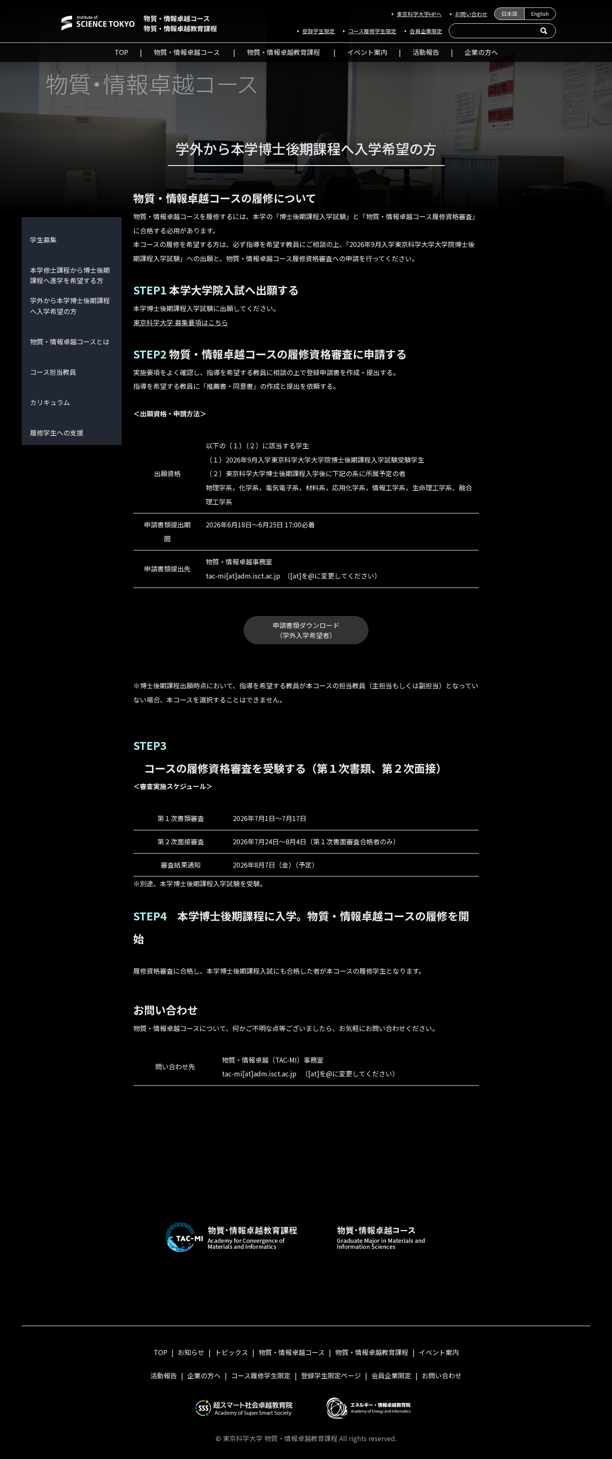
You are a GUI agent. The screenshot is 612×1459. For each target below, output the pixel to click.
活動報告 (426, 52)
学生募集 (43, 240)
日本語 (509, 13)
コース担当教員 (53, 372)
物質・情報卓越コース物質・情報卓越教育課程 (180, 23)
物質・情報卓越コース (187, 52)
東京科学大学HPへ (419, 14)
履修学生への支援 (56, 433)
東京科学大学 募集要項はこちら (180, 322)
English (540, 13)
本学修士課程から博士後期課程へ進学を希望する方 (70, 275)
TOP (121, 52)
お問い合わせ (471, 14)
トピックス (231, 1352)
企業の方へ (481, 52)
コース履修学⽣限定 (372, 31)
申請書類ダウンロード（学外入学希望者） (306, 630)
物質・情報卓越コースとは (69, 341)
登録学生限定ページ (331, 1375)
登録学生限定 (318, 31)
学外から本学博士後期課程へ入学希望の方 (70, 305)
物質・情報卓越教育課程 (283, 52)
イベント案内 (367, 52)
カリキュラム (50, 402)
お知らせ (191, 1352)
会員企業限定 (426, 31)
